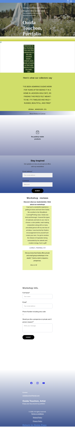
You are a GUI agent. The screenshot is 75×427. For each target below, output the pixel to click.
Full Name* (26, 293)
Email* (24, 302)
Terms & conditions (37, 414)
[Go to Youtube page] (44, 383)
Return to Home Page (34, 425)
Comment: (25, 181)
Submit (37, 191)
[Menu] (71, 1)
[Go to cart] (68, 1)
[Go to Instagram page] (37, 383)
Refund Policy (37, 417)
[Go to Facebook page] (31, 383)
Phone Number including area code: (34, 311)
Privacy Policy (37, 421)
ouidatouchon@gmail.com (31, 395)
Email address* (27, 171)
